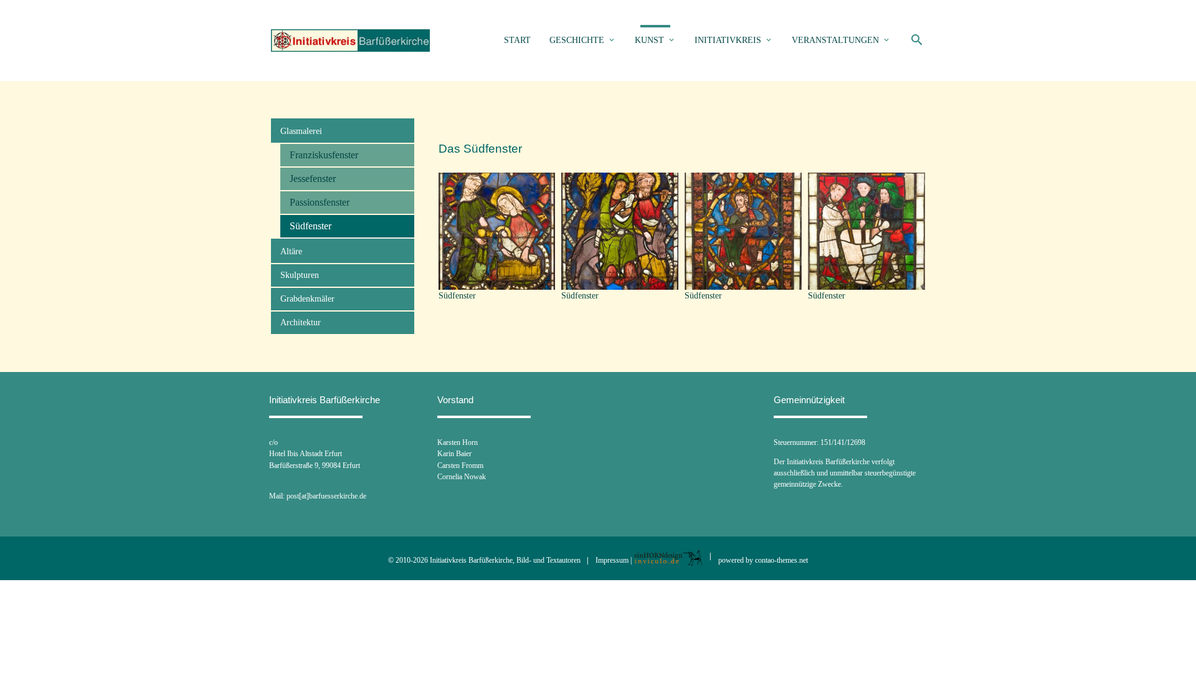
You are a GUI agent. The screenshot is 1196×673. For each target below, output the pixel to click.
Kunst (649, 40)
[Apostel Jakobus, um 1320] (743, 282)
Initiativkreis (728, 40)
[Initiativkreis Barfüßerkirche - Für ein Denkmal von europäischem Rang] (350, 41)
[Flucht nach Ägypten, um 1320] (619, 282)
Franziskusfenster (324, 155)
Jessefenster (313, 178)
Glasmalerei (302, 131)
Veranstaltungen (835, 40)
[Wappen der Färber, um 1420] (866, 282)
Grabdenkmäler (307, 298)
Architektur (300, 322)
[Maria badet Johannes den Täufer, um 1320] (497, 282)
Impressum (612, 560)
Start (517, 40)
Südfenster (310, 226)
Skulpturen (299, 275)
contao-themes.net (781, 560)
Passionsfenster (319, 202)
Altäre (292, 251)
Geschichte (576, 40)
